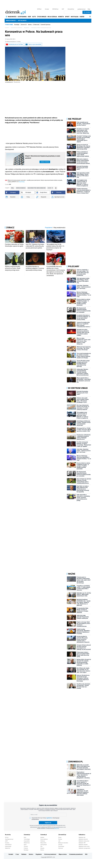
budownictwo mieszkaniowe (37, 188)
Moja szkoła (43, 842)
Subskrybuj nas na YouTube (16, 44)
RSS (86, 854)
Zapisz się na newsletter (34, 44)
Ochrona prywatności (50, 854)
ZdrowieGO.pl (71, 9)
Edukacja (42, 841)
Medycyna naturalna (63, 842)
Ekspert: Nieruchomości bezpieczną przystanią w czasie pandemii (42, 157)
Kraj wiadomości (59, 227)
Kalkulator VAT (82, 842)
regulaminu (49, 817)
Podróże (26, 848)
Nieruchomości (11, 20)
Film (41, 846)
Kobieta (42, 837)
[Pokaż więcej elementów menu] (90, 17)
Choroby (60, 844)
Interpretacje (8, 846)
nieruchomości (21, 188)
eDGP (6, 841)
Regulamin (39, 854)
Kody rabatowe (44, 839)
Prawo (59, 837)
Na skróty (8, 834)
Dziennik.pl (27, 834)
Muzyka (42, 848)
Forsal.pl (7, 842)
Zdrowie (26, 846)
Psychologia (61, 846)
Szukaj (88, 12)
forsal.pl (47, 9)
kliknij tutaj (56, 828)
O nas (17, 854)
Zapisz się (48, 822)
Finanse (60, 839)
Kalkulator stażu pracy (84, 841)
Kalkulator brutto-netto (84, 846)
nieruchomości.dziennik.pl (16, 27)
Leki (59, 841)
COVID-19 (50, 188)
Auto (25, 837)
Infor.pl (6, 837)
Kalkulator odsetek (83, 844)
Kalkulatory (82, 834)
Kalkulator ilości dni (83, 839)
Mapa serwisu (63, 854)
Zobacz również (45, 162)
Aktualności (22, 20)
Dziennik (7, 27)
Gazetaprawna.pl (9, 839)
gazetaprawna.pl (81, 9)
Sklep (89, 9)
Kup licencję (21, 181)
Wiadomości (27, 842)
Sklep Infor (7, 848)
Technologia (27, 839)
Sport (25, 844)
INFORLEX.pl (55, 9)
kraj (12, 188)
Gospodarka (27, 841)
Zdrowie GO (23, 24)
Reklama (23, 854)
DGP (63, 9)
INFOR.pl (39, 9)
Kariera (31, 854)
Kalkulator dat (82, 837)
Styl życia (60, 848)
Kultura (42, 850)
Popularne (48, 227)
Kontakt (11, 854)
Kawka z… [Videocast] (33, 24)
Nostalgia (16, 24)
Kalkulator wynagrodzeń (84, 848)
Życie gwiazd (43, 844)
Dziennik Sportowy (45, 24)
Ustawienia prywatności (76, 854)
